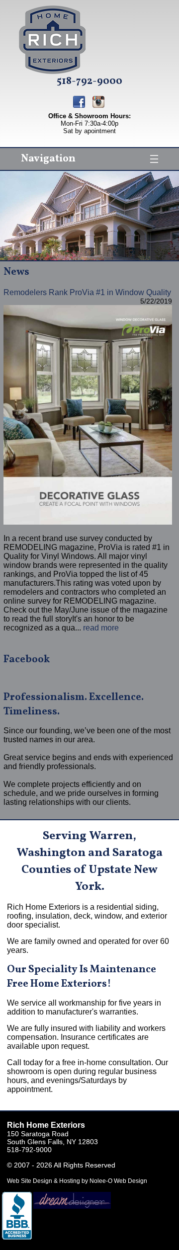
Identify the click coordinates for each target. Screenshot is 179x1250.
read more (101, 628)
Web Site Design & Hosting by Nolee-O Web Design (77, 1180)
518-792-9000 (89, 81)
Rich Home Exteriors (46, 1125)
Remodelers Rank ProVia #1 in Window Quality (87, 292)
